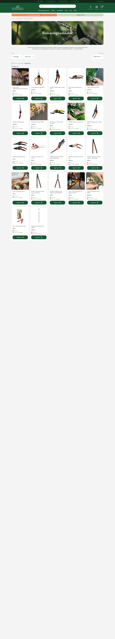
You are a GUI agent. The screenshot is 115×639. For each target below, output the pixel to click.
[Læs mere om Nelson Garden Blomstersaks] (20, 215)
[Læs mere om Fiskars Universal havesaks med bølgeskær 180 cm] (76, 181)
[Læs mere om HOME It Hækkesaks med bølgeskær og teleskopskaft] (57, 181)
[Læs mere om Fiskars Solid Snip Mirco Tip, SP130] (94, 181)
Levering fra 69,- (63, 1)
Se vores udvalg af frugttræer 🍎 (34, 15)
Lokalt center (28, 57)
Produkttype (16, 57)
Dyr (71, 10)
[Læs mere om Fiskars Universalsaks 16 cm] (20, 181)
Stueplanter (60, 10)
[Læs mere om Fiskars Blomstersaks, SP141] (39, 111)
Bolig (75, 10)
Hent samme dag (51, 1)
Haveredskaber (19, 18)
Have (66, 10)
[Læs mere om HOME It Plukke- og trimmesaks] (76, 111)
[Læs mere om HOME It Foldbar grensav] (20, 111)
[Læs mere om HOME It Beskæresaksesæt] (20, 146)
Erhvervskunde (100, 1)
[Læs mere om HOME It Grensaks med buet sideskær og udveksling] (94, 146)
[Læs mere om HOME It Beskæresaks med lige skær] (94, 111)
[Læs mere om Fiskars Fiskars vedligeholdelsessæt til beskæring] (20, 77)
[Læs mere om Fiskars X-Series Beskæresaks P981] (76, 77)
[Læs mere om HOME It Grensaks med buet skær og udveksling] (39, 181)
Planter (53, 10)
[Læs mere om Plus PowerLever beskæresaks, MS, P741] (57, 111)
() (27, 63)
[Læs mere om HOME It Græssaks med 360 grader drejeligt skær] (57, 146)
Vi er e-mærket (75, 1)
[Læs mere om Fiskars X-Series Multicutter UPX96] (39, 215)
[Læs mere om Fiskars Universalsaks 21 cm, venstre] (39, 146)
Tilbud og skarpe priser (44, 10)
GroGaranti (40, 1)
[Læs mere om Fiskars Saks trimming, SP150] (39, 77)
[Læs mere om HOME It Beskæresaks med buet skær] (57, 77)
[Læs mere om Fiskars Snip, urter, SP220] (94, 77)
